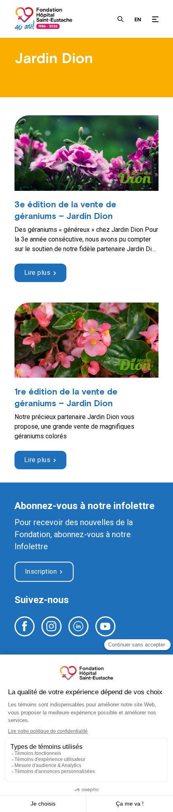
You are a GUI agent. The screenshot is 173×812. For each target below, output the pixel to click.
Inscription (41, 571)
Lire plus (37, 272)
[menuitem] (137, 18)
